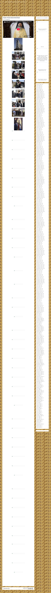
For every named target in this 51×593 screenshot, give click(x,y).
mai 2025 (38, 102)
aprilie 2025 (39, 103)
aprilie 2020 (39, 174)
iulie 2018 (38, 199)
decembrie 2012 (40, 279)
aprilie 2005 (39, 369)
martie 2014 (39, 261)
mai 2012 (38, 287)
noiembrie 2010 (39, 308)
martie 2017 (39, 218)
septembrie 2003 (40, 376)
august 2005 (39, 365)
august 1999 (39, 387)
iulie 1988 (38, 407)
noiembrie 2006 (40, 351)
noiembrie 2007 (39, 339)
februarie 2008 (39, 336)
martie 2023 (39, 133)
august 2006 (39, 355)
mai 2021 (38, 159)
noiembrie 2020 (40, 166)
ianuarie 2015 (39, 249)
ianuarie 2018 (39, 206)
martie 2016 (39, 232)
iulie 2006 (38, 356)
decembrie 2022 (40, 136)
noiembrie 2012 (39, 280)
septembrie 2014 (40, 254)
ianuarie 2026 (39, 92)
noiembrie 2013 (39, 266)
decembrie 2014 (40, 250)
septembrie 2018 (40, 197)
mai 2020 (38, 173)
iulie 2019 (38, 185)
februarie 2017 (39, 219)
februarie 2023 (39, 134)
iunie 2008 (39, 332)
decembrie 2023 (40, 122)
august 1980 (39, 420)
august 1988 (39, 406)
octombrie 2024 (40, 110)
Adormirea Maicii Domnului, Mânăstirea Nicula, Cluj (42, 70)
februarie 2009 (39, 326)
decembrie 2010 (40, 307)
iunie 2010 (38, 314)
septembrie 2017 (40, 211)
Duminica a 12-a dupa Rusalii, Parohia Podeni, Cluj (42, 29)
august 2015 (39, 241)
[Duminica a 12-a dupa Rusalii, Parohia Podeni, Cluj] (42, 25)
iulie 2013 (38, 270)
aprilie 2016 (39, 231)
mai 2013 (38, 273)
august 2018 (39, 198)
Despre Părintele (19, 1)
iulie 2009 (38, 323)
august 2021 (39, 155)
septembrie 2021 (40, 154)
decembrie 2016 (40, 222)
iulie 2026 (38, 85)
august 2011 (39, 298)
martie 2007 (39, 346)
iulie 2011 (38, 299)
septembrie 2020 (40, 168)
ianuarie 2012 (39, 292)
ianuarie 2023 (39, 135)
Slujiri (6, 1)
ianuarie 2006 (39, 362)
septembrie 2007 (40, 342)
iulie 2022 (38, 142)
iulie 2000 (38, 382)
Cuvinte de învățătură (11, 1)
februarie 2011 (39, 305)
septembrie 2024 (40, 111)
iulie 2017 (38, 213)
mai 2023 (38, 130)
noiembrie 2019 (39, 180)
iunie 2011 (38, 300)
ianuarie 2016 (39, 235)
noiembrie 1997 (39, 390)
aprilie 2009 (39, 325)
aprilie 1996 (39, 393)
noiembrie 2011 (39, 294)
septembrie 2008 (40, 330)
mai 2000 (38, 383)
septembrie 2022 (40, 140)
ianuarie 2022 (39, 149)
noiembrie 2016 (39, 223)
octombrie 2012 (39, 281)
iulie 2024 (38, 114)
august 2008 (39, 331)
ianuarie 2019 (39, 192)
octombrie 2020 (40, 167)
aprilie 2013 (39, 274)
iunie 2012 (38, 286)
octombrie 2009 (40, 319)
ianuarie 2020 (39, 178)
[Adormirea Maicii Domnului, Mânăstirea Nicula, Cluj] (42, 65)
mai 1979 (38, 422)
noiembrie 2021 (39, 152)
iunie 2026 (39, 86)
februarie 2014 (39, 262)
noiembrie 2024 (40, 109)
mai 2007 (38, 345)
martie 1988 (39, 408)
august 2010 (39, 312)
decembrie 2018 (40, 193)
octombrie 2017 (39, 210)
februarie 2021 (39, 162)
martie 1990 (39, 403)
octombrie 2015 (39, 238)
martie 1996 (39, 394)
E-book (15, 1)
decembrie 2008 (40, 327)
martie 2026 (39, 90)
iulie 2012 (38, 285)
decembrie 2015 (40, 236)
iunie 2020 (39, 172)
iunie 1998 (38, 389)
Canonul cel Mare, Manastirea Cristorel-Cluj (28, 588)
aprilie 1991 (39, 401)
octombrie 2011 (39, 295)
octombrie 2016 (39, 224)
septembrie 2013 (40, 268)
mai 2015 (38, 244)
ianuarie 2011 (39, 306)
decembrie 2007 (40, 338)
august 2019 (39, 184)
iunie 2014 (38, 257)
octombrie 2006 (40, 352)
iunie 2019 (38, 186)
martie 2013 (39, 275)
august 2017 (39, 212)
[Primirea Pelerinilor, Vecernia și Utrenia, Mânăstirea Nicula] (42, 75)
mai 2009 (38, 324)
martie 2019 (39, 190)
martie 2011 (39, 304)
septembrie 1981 (40, 419)
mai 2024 (38, 116)
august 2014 (39, 255)
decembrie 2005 (40, 363)
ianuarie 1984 (39, 414)
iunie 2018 (38, 200)
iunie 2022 (39, 143)
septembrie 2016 (40, 225)
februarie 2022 (39, 148)
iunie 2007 (39, 344)
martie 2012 (39, 289)
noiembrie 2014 (39, 251)
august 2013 (39, 269)
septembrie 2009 (40, 320)
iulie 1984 (38, 413)
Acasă (3, 1)
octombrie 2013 (39, 267)
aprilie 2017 (39, 217)
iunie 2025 (39, 101)
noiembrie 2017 (39, 209)
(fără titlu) (42, 46)
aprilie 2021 (39, 160)
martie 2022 (39, 147)
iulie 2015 (38, 242)
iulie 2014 (38, 256)
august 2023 (39, 127)
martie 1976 (39, 426)
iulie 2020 (38, 171)
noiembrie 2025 (40, 95)
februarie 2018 (39, 205)
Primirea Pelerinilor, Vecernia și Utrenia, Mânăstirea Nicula (42, 79)
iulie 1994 (38, 395)
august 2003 (39, 377)
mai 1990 (38, 402)
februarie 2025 (39, 105)
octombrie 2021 (39, 153)
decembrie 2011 (39, 293)
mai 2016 (38, 230)
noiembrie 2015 (39, 237)
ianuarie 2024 (39, 121)
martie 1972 (39, 427)
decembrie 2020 (40, 165)
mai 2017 (38, 216)
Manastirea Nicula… (6, 588)
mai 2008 (38, 333)
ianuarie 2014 (39, 263)
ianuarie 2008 (39, 337)
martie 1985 (39, 412)
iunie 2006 (39, 357)
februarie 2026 (39, 91)
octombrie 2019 (39, 181)
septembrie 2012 (40, 282)
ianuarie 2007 (39, 349)
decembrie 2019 (40, 179)
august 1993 (39, 396)
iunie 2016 (38, 229)
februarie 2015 (39, 248)
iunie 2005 (39, 368)
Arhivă (24, 1)
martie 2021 (39, 161)
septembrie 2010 (40, 311)
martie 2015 (39, 247)
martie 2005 (39, 370)
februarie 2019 (39, 191)
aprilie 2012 (39, 288)
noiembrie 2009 (40, 318)
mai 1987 (38, 409)
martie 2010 (39, 317)
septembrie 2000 (40, 381)
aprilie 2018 (39, 203)
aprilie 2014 (39, 260)
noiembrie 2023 (40, 123)
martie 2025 (39, 104)
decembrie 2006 (40, 350)
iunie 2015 (38, 243)
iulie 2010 (38, 313)
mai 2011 (38, 301)
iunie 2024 (39, 115)
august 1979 (39, 421)
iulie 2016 (38, 228)
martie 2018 (39, 204)
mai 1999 (38, 388)
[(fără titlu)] (42, 38)
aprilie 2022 (39, 146)
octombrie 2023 (40, 124)
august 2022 (39, 141)
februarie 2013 (39, 276)
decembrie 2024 (40, 108)
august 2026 (39, 84)
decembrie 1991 (39, 400)
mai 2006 (38, 358)
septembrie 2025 (40, 97)
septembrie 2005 (40, 364)
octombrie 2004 (40, 374)
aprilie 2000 (39, 384)
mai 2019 (38, 187)
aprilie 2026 (39, 89)
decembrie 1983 (40, 415)
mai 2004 (38, 375)
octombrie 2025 (40, 96)
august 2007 (39, 343)
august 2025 (39, 98)
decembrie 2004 (40, 371)
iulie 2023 (38, 128)
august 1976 (39, 425)
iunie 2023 (39, 129)
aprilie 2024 (39, 117)
